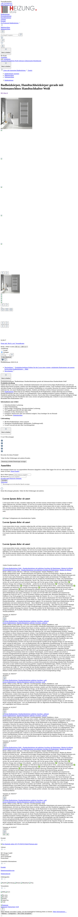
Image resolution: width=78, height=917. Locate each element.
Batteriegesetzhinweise (7, 870)
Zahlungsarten (28, 61)
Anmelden (4, 57)
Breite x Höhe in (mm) (8, 346)
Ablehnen (4, 913)
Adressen (21, 61)
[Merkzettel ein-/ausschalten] (4, 359)
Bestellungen (37, 61)
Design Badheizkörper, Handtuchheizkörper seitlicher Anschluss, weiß (24, 682)
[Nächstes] (7, 273)
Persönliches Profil (12, 61)
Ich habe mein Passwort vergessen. (11, 478)
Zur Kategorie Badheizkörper (10, 23)
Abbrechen (4, 482)
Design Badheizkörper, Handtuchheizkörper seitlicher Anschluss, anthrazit (25, 623)
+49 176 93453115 (6, 3)
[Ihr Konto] (3, 46)
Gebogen (6, 352)
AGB (17, 907)
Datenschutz (11, 907)
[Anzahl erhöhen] (12, 354)
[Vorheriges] (3, 273)
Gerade (5, 350)
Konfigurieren (12, 913)
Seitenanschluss (17, 415)
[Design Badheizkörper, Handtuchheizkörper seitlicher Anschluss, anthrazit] (26, 621)
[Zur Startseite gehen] (19, 12)
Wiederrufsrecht (5, 874)
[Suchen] (21, 34)
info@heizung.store (7, 5)
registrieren (7, 59)
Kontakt (3, 867)
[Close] (1, 307)
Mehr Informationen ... (60, 911)
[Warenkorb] (2, 38)
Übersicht (4, 61)
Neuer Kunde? (15, 471)
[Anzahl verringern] (3, 354)
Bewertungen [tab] (9, 371)
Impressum (4, 907)
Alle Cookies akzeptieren (24, 913)
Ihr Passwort (5, 476)
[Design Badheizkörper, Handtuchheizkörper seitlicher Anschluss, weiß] (25, 680)
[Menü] (3, 31)
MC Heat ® (4, 93)
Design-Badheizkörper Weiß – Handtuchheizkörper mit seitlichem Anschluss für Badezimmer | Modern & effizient (37, 570)
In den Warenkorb (6, 357)
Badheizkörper (9, 391)
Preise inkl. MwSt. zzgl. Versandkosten (12, 343)
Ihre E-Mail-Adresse (7, 474)
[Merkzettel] (2, 44)
